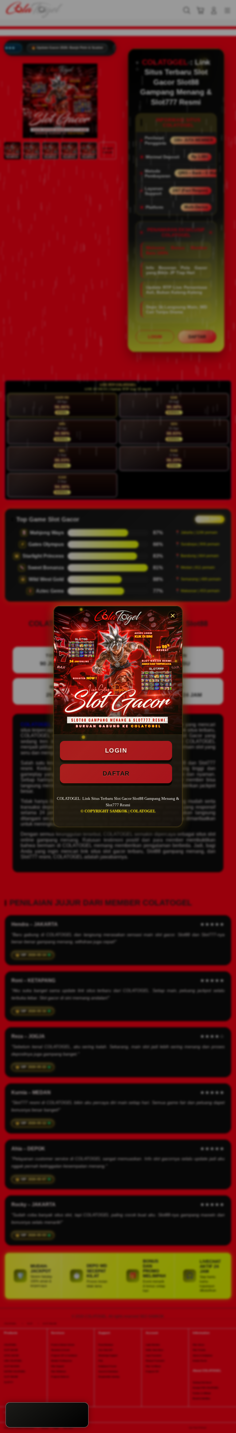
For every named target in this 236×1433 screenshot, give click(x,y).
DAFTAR (116, 773)
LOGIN (116, 750)
